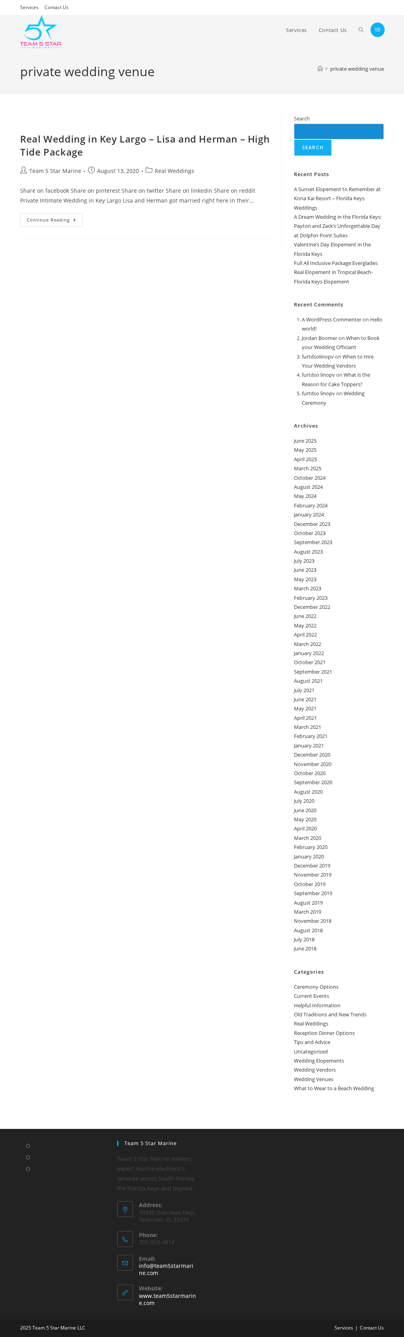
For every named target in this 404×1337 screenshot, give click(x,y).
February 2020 (310, 847)
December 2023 (312, 524)
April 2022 (305, 634)
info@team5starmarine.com (166, 1269)
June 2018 (305, 948)
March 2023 (307, 588)
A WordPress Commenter (331, 319)
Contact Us (57, 7)
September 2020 (313, 782)
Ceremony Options (316, 986)
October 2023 (309, 533)
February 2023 (310, 597)
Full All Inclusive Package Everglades (336, 263)
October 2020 (309, 773)
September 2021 (313, 671)
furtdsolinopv (318, 356)
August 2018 (308, 930)
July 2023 (304, 560)
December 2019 (312, 865)
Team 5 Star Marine (55, 171)
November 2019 (312, 874)
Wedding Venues (313, 1079)
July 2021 (304, 690)
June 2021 (305, 699)
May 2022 (305, 625)
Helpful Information (317, 1005)
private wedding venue (357, 68)
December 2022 (312, 606)
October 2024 (309, 477)
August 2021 (308, 680)
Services (29, 7)
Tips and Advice (312, 1042)
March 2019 (307, 911)
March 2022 (307, 644)
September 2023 (313, 542)
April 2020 (305, 828)
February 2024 (310, 505)
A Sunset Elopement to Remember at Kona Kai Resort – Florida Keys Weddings (337, 198)
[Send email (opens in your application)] (377, 30)
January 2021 (309, 745)
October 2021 (309, 662)
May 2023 (305, 579)
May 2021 (305, 708)
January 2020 (309, 856)
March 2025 (307, 468)
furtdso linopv (318, 374)
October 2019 (309, 884)
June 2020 (305, 810)
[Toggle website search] (361, 30)
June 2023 (305, 569)
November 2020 (312, 764)
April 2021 (305, 717)
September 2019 (313, 893)
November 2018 (312, 920)
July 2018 (304, 939)
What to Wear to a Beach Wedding (334, 1088)
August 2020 (308, 791)
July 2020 (304, 800)
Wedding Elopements (319, 1060)
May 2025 (305, 449)
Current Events (311, 995)
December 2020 (312, 754)
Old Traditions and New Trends (330, 1014)
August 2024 (308, 486)
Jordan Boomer (319, 338)
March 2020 (307, 837)
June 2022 (305, 616)
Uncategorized (311, 1051)
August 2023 (308, 551)
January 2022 (309, 653)
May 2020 (305, 819)
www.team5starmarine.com (167, 1299)
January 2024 (309, 514)
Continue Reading (55, 218)
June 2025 (305, 440)
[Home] (320, 68)
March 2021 (307, 726)
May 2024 (305, 495)
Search (302, 118)
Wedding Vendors (315, 1069)
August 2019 (308, 902)
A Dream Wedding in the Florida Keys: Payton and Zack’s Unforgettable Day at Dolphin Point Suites (338, 226)
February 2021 (310, 736)
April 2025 (305, 459)
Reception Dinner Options (324, 1033)
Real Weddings (174, 171)
